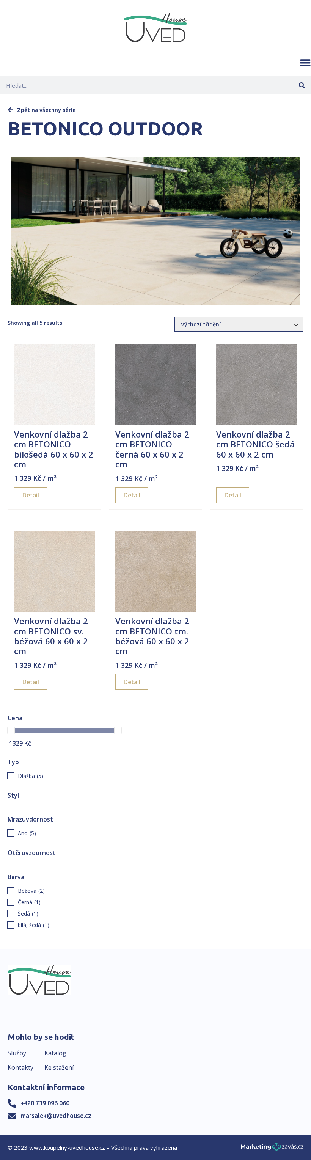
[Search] (301, 85)
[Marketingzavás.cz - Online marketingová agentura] (272, 1149)
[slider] (11, 730)
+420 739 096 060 (44, 1103)
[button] (305, 62)
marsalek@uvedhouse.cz (55, 1115)
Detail (30, 495)
